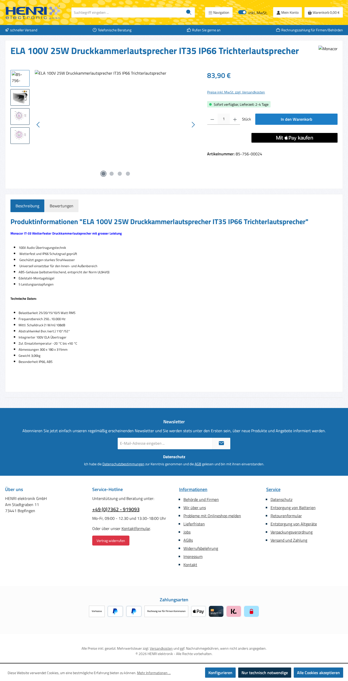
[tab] (27, 205)
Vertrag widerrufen (111, 540)
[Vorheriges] (38, 124)
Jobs (187, 532)
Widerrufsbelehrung (200, 548)
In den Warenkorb (296, 119)
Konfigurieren (220, 673)
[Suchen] (189, 12)
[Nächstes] (193, 124)
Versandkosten (161, 648)
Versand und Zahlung (289, 540)
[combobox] (127, 12)
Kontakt (190, 565)
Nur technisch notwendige (265, 673)
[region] (103, 125)
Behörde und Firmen (201, 499)
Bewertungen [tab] (61, 206)
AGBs (188, 540)
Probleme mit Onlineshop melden (212, 516)
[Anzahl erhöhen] (235, 119)
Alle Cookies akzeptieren (318, 673)
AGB (198, 464)
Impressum (193, 556)
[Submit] (221, 443)
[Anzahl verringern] (212, 119)
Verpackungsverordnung (292, 532)
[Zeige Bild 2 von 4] (112, 174)
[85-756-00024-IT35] (116, 125)
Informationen (193, 489)
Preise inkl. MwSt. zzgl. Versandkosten (236, 92)
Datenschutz (281, 499)
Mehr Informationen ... (154, 672)
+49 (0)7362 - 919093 (116, 509)
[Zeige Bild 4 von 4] (128, 174)
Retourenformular (286, 516)
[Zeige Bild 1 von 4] (103, 174)
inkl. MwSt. (253, 12)
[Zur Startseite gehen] (33, 12)
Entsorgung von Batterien (293, 508)
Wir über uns (194, 508)
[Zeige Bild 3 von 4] (120, 174)
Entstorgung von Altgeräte (294, 524)
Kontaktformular (136, 528)
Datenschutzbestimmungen (123, 464)
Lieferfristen (194, 524)
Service (273, 489)
